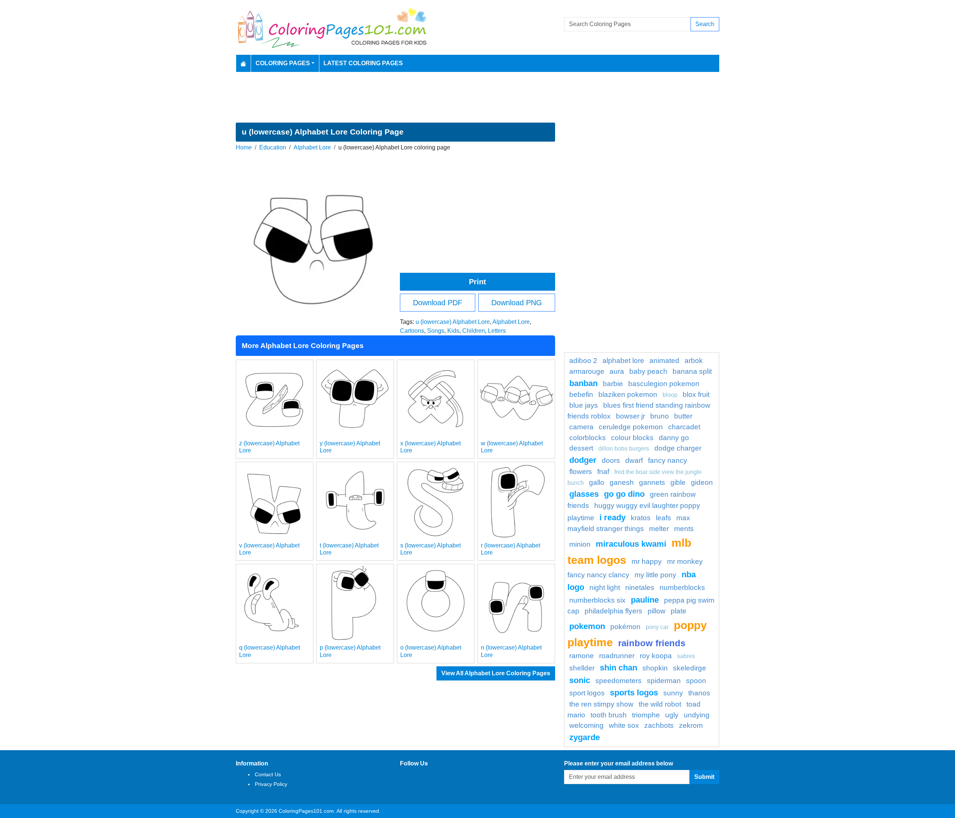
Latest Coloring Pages (363, 63)
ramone (581, 656)
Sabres (686, 656)
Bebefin (581, 394)
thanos (699, 693)
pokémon (625, 627)
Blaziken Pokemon (627, 394)
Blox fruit (696, 394)
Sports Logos (634, 692)
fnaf (603, 472)
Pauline (645, 599)
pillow (657, 611)
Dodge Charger (677, 448)
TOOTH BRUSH (609, 715)
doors (611, 460)
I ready (612, 517)
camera (581, 427)
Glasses (584, 494)
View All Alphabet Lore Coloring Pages (495, 673)
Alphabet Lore (312, 147)
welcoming (586, 725)
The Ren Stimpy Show (601, 704)
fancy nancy (667, 460)
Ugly (672, 715)
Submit (704, 777)
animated (664, 360)
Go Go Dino (624, 494)
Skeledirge (689, 668)
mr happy (647, 561)
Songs (435, 331)
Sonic (579, 680)
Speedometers (618, 681)
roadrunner (617, 656)
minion (580, 544)
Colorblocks (587, 438)
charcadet (684, 427)
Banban (583, 383)
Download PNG (516, 303)
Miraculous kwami (631, 544)
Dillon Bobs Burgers (623, 448)
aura (617, 371)
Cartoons (412, 331)
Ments (684, 529)
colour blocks (632, 438)
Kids (453, 331)
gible (678, 482)
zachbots (659, 725)
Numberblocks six (597, 600)
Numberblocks (682, 587)
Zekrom (691, 725)
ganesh (622, 482)
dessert (581, 448)
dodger (583, 460)
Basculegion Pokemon (663, 384)
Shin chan (618, 667)
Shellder (582, 668)
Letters (497, 331)
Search (704, 24)
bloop (670, 395)
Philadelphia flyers (613, 611)
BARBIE (613, 384)
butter (683, 416)
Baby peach (648, 371)
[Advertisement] (477, 97)
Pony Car (657, 627)
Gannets (652, 482)
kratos (641, 518)
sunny (673, 693)
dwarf (634, 460)
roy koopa (656, 656)
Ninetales (639, 587)
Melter (659, 529)
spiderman (664, 681)
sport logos (587, 693)
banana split (692, 371)
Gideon (702, 482)
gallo (596, 482)
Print (477, 282)
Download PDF (437, 303)
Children (473, 331)
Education (272, 147)
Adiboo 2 (583, 360)
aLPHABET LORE (623, 360)
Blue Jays (583, 405)
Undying (697, 715)
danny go (674, 438)
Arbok (694, 360)
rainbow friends (651, 643)
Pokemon (587, 626)
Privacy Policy (271, 784)
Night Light (604, 587)
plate (678, 611)
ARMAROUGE (586, 371)
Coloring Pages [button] (283, 63)
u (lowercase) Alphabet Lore (453, 322)
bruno (659, 416)
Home (244, 147)
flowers (580, 472)
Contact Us (268, 774)
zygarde (584, 737)
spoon (696, 681)
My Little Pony (655, 575)
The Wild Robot (660, 704)
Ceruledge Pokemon (631, 427)
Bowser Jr (630, 416)
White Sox (624, 725)
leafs (663, 518)
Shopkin (655, 668)
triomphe (646, 715)
